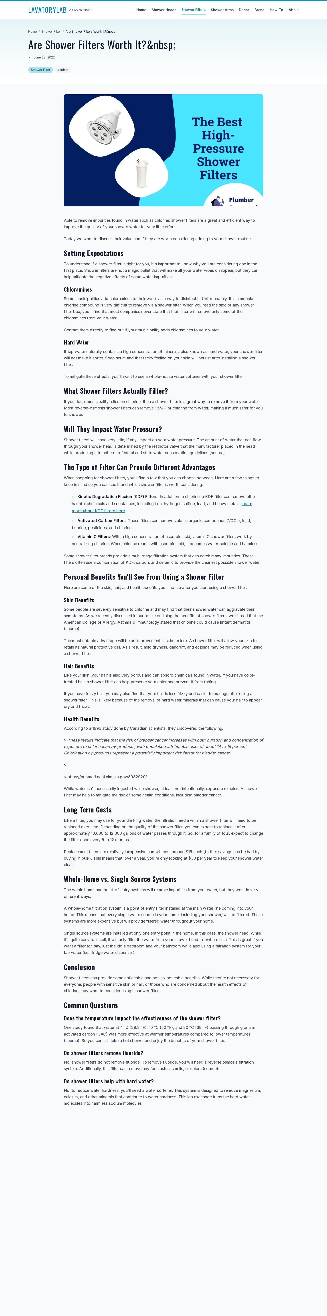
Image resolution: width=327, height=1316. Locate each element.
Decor (244, 10)
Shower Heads (164, 10)
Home (141, 10)
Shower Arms (222, 10)
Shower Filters (194, 9)
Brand (259, 10)
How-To (276, 10)
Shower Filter (51, 31)
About (294, 10)
